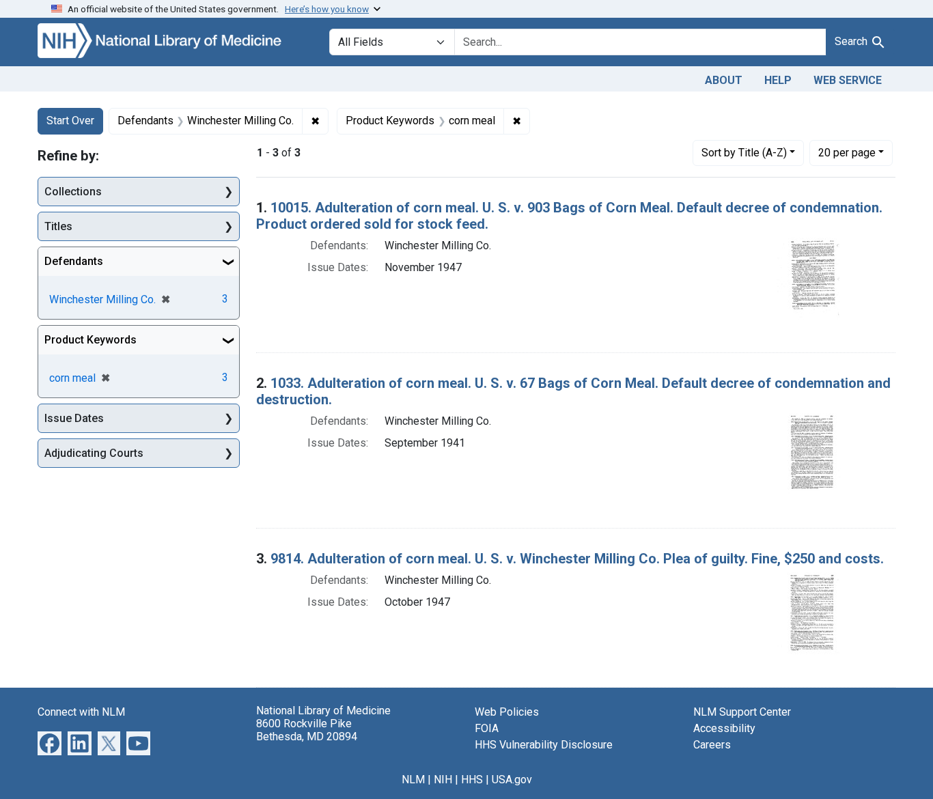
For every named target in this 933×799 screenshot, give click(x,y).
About (723, 80)
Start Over (70, 120)
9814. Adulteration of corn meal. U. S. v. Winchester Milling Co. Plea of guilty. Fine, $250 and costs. (577, 558)
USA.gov (512, 779)
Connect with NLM (81, 711)
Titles (58, 226)
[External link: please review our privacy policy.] (49, 741)
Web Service (847, 80)
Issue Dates (74, 418)
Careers (712, 744)
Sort (744, 152)
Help (778, 80)
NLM (413, 779)
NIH (443, 779)
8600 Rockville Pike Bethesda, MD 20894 (306, 730)
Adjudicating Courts (93, 453)
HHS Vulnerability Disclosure (544, 744)
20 (847, 152)
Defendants (73, 261)
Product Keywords (90, 339)
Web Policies (507, 711)
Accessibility (724, 728)
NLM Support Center (742, 711)
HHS (472, 779)
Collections (73, 191)
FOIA (487, 728)
